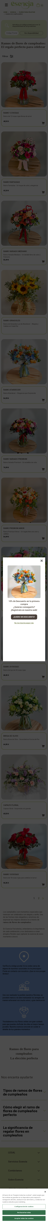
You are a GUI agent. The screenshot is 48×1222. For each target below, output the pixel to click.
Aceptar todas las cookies (24, 1218)
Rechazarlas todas (24, 1212)
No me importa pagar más (24, 623)
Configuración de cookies (23, 1206)
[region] (24, 1205)
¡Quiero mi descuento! (24, 617)
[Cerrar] (42, 561)
